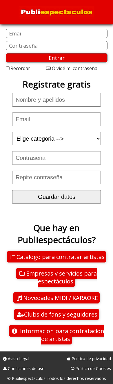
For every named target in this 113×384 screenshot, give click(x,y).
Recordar (20, 68)
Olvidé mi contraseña (74, 68)
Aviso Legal (18, 358)
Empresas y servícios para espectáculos (61, 277)
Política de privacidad (91, 358)
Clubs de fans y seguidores (60, 314)
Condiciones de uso (26, 368)
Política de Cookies (93, 368)
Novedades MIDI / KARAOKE (60, 298)
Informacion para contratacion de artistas (61, 335)
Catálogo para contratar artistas (61, 257)
